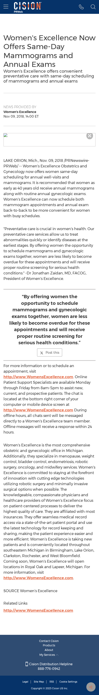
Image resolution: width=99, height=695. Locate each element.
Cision (55, 688)
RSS (52, 681)
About (49, 650)
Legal (25, 681)
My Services (47, 654)
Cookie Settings (68, 681)
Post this (52, 352)
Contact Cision (49, 641)
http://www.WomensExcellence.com (38, 377)
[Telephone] (81, 7)
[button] (49, 135)
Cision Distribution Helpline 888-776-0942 (50, 666)
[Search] (93, 7)
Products (49, 645)
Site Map (39, 681)
